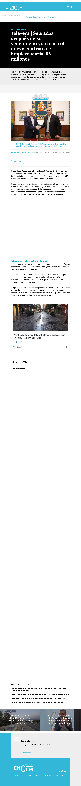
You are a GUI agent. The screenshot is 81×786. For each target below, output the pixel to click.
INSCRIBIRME (27, 752)
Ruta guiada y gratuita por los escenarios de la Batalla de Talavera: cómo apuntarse (38, 698)
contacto (63, 775)
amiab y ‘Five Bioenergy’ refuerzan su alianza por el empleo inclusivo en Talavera (37, 702)
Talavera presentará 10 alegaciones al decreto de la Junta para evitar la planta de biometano (41, 694)
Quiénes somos (55, 776)
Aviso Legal (31, 776)
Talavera (51, 17)
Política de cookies (48, 776)
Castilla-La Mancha (39, 17)
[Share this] (36, 96)
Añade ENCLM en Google (41, 98)
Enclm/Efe (30, 152)
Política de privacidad (38, 776)
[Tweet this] (40, 96)
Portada (29, 17)
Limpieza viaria (18, 162)
